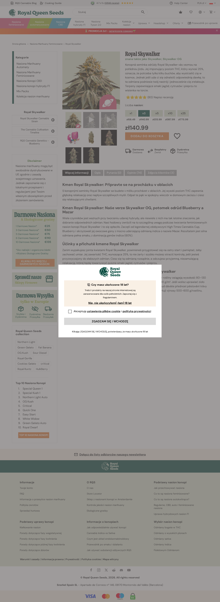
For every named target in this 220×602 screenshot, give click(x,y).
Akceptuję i (112, 311)
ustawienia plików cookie (103, 311)
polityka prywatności (137, 311)
